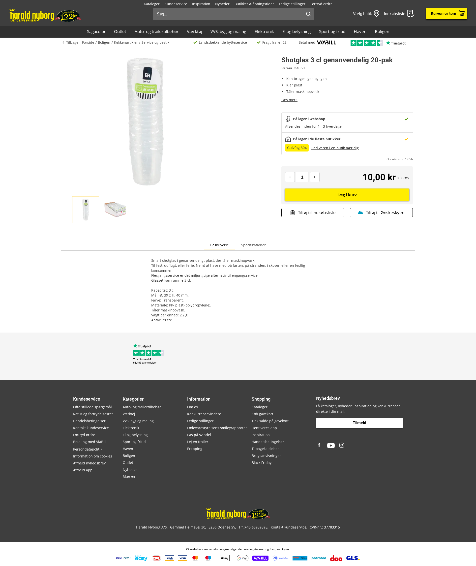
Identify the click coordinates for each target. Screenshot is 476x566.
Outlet (120, 31)
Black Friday (261, 462)
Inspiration (201, 3)
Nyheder (222, 3)
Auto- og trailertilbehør (156, 31)
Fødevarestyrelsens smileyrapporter (217, 427)
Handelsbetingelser (89, 420)
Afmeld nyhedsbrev (89, 463)
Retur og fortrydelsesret (93, 414)
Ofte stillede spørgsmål (92, 407)
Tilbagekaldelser (265, 448)
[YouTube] (331, 445)
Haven (360, 31)
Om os (192, 407)
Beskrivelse (219, 245)
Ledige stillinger (292, 3)
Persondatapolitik (87, 449)
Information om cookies (92, 456)
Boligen (382, 31)
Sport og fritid (332, 31)
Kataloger (152, 3)
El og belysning (296, 31)
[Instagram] (342, 445)
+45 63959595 (256, 527)
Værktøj (194, 31)
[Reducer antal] (290, 177)
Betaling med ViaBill (89, 441)
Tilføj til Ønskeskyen (385, 212)
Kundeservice (176, 3)
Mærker (129, 476)
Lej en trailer (197, 441)
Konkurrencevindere (204, 414)
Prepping (194, 448)
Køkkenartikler (126, 42)
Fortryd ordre (321, 3)
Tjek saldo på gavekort (270, 420)
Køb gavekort (262, 414)
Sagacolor (96, 31)
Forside (88, 42)
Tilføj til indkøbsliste (317, 212)
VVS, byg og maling (228, 31)
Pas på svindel (199, 434)
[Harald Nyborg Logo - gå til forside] (45, 15)
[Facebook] (320, 445)
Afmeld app (82, 470)
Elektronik (264, 31)
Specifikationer (253, 245)
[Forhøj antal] (315, 177)
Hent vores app (264, 427)
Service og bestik (155, 42)
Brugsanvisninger (266, 455)
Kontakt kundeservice (91, 427)
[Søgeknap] (308, 14)
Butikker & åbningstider (254, 3)
